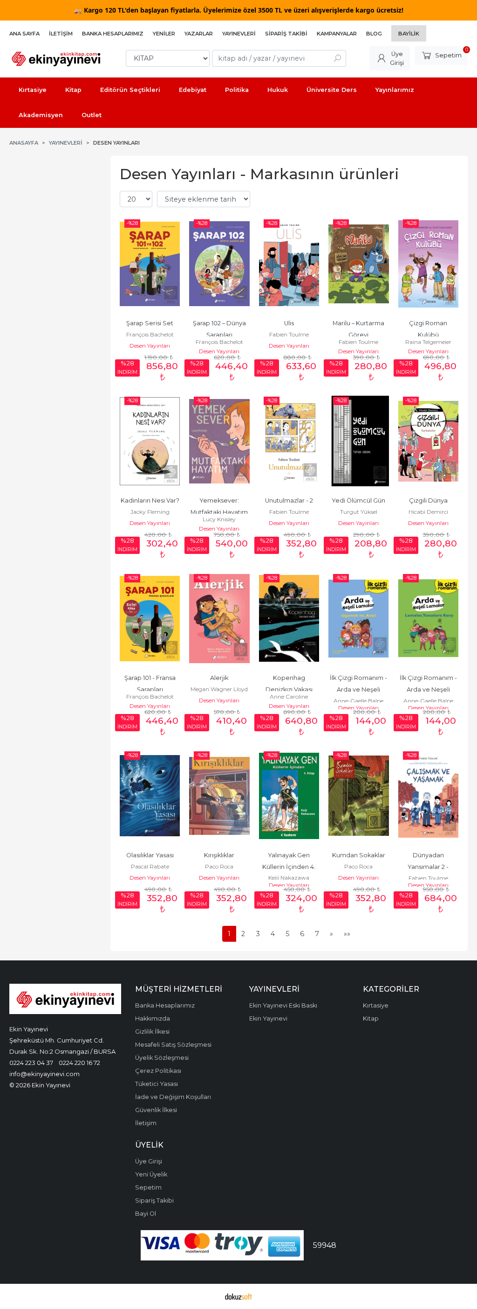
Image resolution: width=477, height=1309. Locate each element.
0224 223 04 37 (31, 1062)
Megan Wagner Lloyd (219, 689)
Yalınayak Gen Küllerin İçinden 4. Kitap (289, 867)
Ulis (289, 323)
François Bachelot (150, 334)
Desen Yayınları (149, 345)
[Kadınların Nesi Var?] (150, 441)
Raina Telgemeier (428, 341)
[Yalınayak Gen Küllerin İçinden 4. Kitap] (289, 796)
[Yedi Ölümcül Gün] (358, 441)
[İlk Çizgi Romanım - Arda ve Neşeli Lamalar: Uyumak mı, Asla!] (358, 618)
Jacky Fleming (150, 511)
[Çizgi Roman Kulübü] (428, 264)
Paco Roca (219, 866)
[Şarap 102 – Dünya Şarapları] (219, 264)
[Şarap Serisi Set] (150, 264)
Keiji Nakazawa (288, 877)
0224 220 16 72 (79, 1062)
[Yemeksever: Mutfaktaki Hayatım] (219, 441)
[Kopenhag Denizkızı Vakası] (289, 618)
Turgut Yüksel (358, 511)
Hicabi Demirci (428, 511)
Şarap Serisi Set (149, 323)
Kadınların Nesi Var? (150, 500)
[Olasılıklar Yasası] (150, 796)
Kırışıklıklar (219, 855)
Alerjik (219, 677)
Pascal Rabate (150, 866)
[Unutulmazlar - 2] (289, 441)
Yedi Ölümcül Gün (358, 500)
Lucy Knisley (219, 519)
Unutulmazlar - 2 (289, 500)
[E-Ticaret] (238, 1296)
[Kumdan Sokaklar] (358, 796)
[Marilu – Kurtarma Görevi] (358, 264)
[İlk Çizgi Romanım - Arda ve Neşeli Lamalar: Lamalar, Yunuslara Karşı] (428, 618)
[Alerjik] (219, 618)
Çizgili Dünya (428, 500)
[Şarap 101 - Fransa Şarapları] (150, 618)
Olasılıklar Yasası (150, 855)
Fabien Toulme (289, 334)
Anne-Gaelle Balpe (358, 700)
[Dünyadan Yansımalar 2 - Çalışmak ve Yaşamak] (428, 796)
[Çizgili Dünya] (428, 441)
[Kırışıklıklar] (219, 796)
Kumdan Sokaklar (358, 855)
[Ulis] (289, 264)
